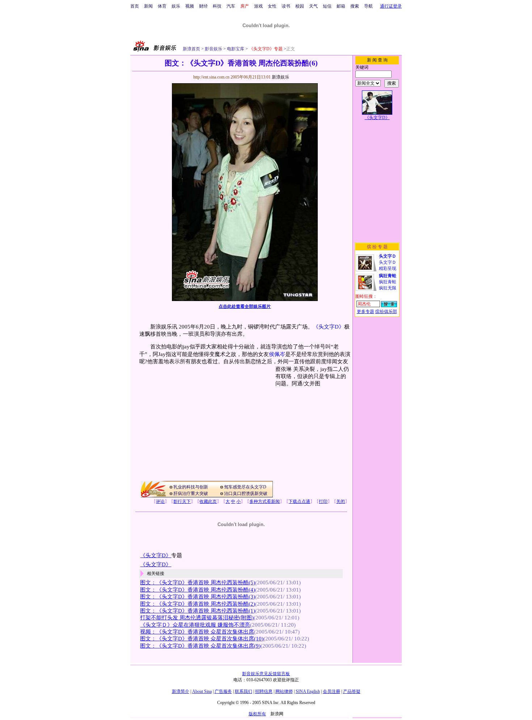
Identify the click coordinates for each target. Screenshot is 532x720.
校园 (299, 6)
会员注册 (331, 691)
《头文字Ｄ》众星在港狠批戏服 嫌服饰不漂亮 (195, 625)
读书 (286, 6)
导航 (368, 6)
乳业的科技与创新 (190, 487)
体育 (162, 6)
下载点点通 (299, 501)
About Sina (202, 691)
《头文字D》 (328, 327)
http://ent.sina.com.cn (212, 77)
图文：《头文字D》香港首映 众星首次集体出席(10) (201, 638)
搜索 (354, 6)
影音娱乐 (213, 48)
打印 (323, 501)
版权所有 (257, 713)
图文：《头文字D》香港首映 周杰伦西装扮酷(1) (197, 611)
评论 (160, 501)
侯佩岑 (277, 354)
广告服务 (223, 691)
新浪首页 (191, 48)
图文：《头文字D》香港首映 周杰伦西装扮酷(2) (197, 604)
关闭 (340, 501)
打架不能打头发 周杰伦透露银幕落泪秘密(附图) (197, 618)
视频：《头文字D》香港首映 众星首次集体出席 (197, 632)
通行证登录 (391, 6)
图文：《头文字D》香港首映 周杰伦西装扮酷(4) (197, 590)
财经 (203, 6)
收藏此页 (208, 501)
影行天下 (182, 501)
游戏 (258, 6)
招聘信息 (264, 691)
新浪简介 (180, 691)
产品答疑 (351, 691)
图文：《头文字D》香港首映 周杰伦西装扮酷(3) (197, 597)
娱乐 (176, 6)
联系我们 (243, 691)
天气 (313, 6)
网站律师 (284, 691)
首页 (134, 6)
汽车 (231, 6)
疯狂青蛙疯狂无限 (387, 282)
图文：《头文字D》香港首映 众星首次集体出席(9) (200, 646)
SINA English (308, 691)
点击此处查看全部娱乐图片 (245, 306)
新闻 (148, 6)
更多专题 (365, 311)
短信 (327, 6)
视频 (189, 6)
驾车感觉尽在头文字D (245, 487)
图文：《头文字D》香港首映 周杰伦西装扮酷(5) (197, 582)
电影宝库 (235, 48)
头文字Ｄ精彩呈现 (387, 262)
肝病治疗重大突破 (190, 493)
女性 (272, 6)
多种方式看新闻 (264, 501)
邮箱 (341, 6)
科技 (217, 6)
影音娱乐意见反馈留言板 (266, 673)
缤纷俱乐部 (386, 311)
